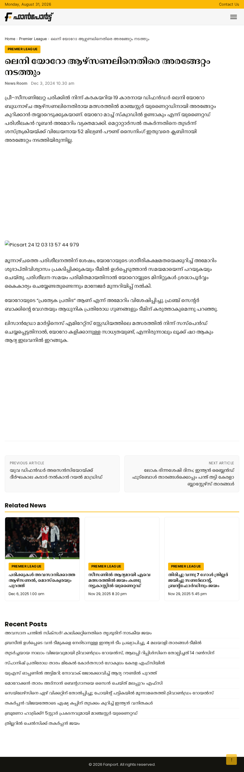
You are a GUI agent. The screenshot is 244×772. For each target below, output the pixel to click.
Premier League (33, 39)
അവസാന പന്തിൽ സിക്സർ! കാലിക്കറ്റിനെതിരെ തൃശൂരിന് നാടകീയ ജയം (78, 633)
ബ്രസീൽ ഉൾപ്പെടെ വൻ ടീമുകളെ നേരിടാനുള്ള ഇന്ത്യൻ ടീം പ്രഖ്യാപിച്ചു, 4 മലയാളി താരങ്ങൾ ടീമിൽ (103, 643)
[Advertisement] (112, 191)
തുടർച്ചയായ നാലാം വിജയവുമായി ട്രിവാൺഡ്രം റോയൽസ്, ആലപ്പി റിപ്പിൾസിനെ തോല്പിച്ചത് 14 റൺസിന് (109, 653)
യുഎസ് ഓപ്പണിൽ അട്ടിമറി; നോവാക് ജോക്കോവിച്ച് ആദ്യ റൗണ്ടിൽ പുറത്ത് (81, 673)
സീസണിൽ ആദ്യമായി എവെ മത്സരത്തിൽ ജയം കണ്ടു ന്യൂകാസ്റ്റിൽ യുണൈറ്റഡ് (119, 580)
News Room (16, 83)
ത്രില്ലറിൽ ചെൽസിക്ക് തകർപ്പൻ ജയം (42, 723)
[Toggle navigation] (233, 16)
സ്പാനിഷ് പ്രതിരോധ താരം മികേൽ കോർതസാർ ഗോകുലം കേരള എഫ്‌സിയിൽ (85, 663)
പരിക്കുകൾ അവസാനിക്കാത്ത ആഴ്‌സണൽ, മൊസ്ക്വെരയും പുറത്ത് (42, 580)
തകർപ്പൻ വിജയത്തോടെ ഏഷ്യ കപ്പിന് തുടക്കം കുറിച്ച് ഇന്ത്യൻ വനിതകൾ (79, 703)
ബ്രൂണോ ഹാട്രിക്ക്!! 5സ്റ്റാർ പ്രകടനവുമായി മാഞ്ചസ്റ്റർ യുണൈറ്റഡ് (71, 713)
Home (10, 39)
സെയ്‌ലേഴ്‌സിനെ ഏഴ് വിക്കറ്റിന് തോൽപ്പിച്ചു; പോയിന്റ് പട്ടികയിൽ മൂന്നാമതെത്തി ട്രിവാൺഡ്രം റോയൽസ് (109, 693)
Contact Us (229, 4)
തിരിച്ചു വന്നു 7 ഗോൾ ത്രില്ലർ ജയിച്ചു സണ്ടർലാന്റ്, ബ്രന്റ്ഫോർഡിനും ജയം (198, 580)
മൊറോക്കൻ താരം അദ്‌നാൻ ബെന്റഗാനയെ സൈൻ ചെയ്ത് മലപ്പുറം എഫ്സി (83, 683)
